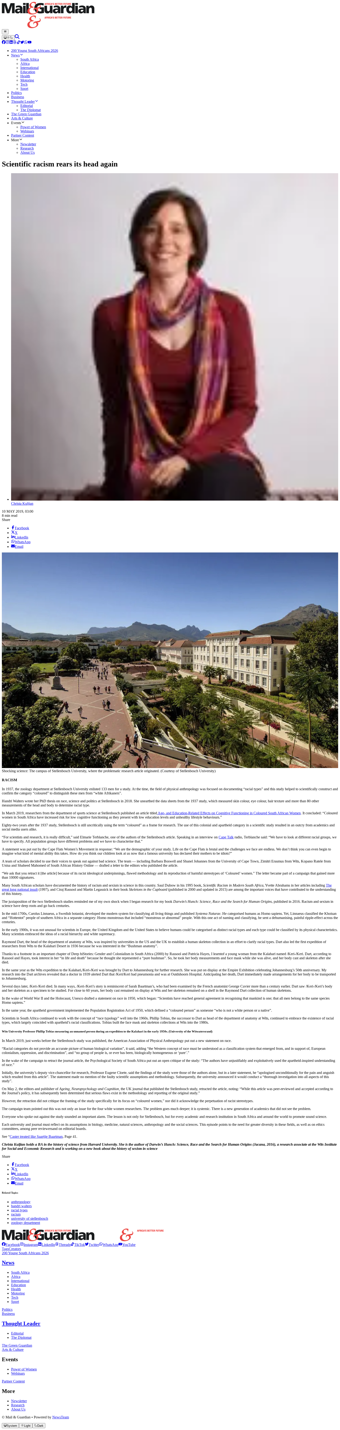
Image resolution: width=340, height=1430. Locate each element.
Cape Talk (226, 837)
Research (18, 1405)
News (8, 1263)
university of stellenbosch (29, 1218)
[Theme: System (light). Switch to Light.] (8, 37)
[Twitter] (22, 43)
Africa (15, 1277)
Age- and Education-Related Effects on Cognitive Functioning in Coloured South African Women (229, 813)
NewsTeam (60, 1417)
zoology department (25, 1223)
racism (16, 1214)
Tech (14, 1297)
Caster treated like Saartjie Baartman (36, 1136)
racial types (19, 1210)
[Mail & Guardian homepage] (170, 15)
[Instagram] (7, 43)
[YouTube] (29, 43)
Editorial (17, 1333)
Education (18, 1285)
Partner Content (13, 1381)
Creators (15, 1249)
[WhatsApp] (26, 43)
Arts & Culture (13, 1350)
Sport (15, 1302)
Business (8, 1314)
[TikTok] (18, 43)
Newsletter (19, 1401)
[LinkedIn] (11, 43)
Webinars (18, 1373)
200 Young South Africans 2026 (25, 1253)
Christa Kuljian (22, 503)
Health (16, 1289)
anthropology (21, 1202)
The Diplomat (21, 1337)
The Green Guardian (17, 1345)
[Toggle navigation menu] (5, 31)
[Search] (17, 38)
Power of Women (24, 1369)
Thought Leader (21, 1323)
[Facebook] (4, 43)
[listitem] (11, 1245)
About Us (18, 1409)
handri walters (21, 1206)
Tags (5, 1249)
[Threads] (15, 43)
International (20, 1281)
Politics (7, 1309)
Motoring (18, 1293)
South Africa (20, 1272)
